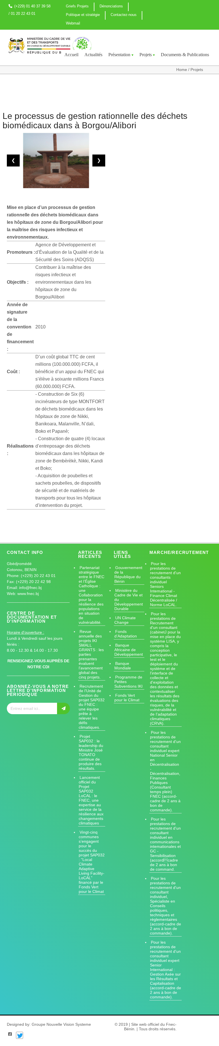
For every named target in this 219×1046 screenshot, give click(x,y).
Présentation (119, 54)
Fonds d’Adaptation (125, 633)
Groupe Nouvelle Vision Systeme (61, 1024)
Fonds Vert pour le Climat (126, 697)
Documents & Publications (185, 54)
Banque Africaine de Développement (128, 650)
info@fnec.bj (30, 587)
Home (182, 69)
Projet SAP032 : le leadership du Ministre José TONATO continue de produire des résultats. (91, 752)
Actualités (93, 54)
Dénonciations (111, 6)
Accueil (71, 54)
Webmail (73, 23)
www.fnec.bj (28, 593)
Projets (145, 54)
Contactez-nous (124, 15)
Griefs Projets (77, 6)
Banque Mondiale (122, 665)
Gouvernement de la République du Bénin (128, 574)
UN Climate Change (125, 620)
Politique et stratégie (83, 15)
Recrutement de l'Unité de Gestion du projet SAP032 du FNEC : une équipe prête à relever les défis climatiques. (92, 707)
